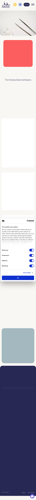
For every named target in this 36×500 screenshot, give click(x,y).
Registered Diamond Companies (18, 421)
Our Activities (18, 436)
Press (18, 468)
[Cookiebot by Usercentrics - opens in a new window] (26, 221)
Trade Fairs (18, 408)
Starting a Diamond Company (18, 412)
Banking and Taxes (18, 410)
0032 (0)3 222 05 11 (26, 375)
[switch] (31, 255)
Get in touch (26, 488)
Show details (27, 272)
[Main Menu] (32, 4)
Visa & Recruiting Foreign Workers (18, 425)
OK (18, 277)
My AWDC (9, 488)
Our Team (18, 440)
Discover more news (18, 330)
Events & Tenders (18, 464)
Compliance (18, 404)
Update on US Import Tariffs (16, 70)
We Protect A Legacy (18, 427)
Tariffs (18, 416)
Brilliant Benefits (18, 418)
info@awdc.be (26, 377)
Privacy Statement (31, 492)
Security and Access (18, 414)
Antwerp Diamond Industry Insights (23, 159)
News (18, 466)
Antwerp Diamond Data (18, 449)
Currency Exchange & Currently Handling (18, 423)
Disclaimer (23, 492)
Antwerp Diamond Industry (18, 451)
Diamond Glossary (18, 455)
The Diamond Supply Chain (18, 453)
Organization (18, 434)
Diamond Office (18, 406)
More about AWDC (19, 153)
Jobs (18, 438)
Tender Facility (18, 442)
